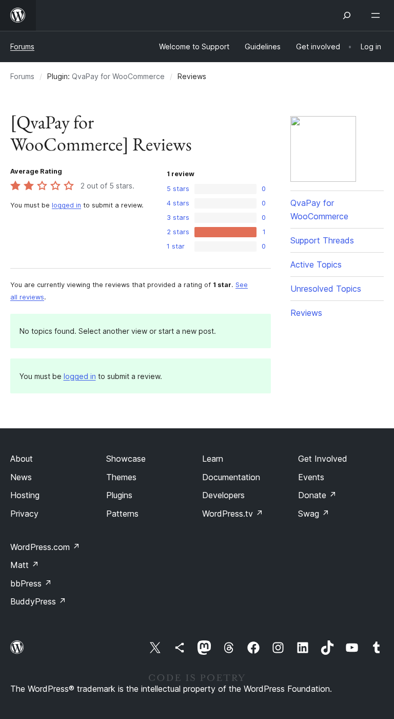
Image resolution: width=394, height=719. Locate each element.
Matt (24, 565)
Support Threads (322, 240)
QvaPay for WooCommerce (118, 76)
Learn (212, 458)
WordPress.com (45, 547)
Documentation (231, 477)
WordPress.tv (232, 513)
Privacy (24, 513)
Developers (223, 495)
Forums (22, 46)
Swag (313, 513)
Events (311, 477)
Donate (317, 495)
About (21, 458)
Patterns (122, 513)
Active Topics (316, 264)
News (21, 477)
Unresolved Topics (325, 288)
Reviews (306, 313)
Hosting (25, 495)
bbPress (31, 583)
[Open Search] (346, 15)
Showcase (126, 458)
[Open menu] (377, 15)
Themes (121, 477)
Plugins (119, 495)
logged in (66, 205)
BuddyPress (38, 601)
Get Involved (322, 458)
